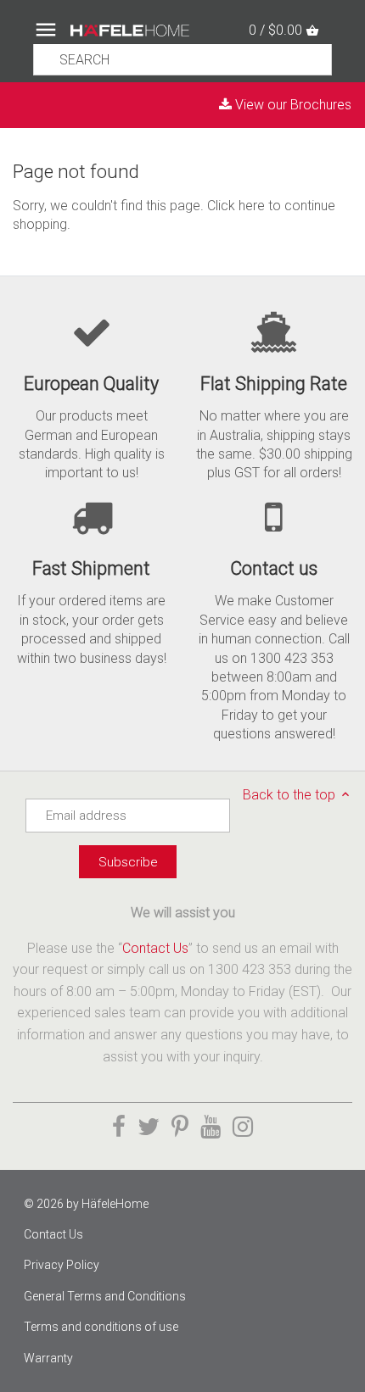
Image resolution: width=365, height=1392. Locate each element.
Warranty (48, 1358)
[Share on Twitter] (149, 1127)
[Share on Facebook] (119, 1127)
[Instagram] (243, 1127)
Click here (236, 206)
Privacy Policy (61, 1265)
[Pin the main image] (179, 1127)
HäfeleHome (115, 1204)
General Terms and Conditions (105, 1296)
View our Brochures (291, 105)
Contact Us (155, 948)
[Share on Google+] (210, 1127)
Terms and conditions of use (101, 1327)
